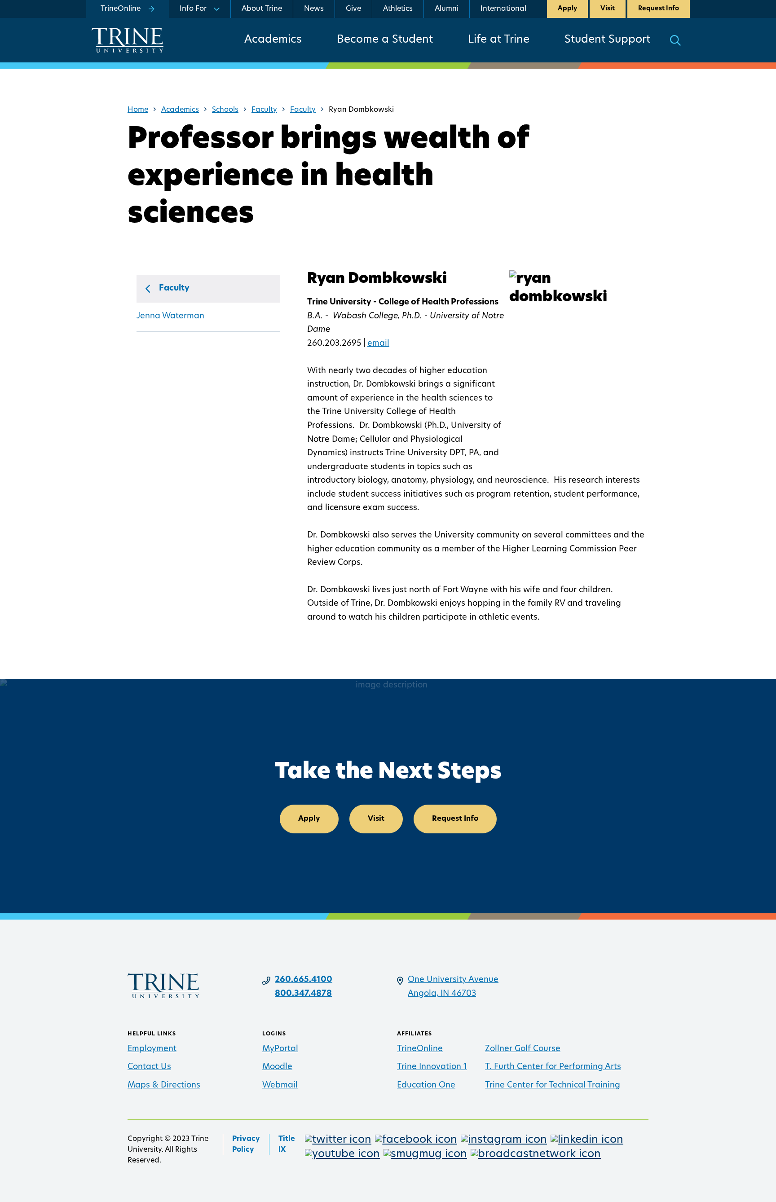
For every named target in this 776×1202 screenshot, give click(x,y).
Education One (426, 1086)
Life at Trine (498, 40)
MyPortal (280, 1049)
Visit (607, 8)
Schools (225, 110)
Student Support (607, 40)
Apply (567, 8)
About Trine (262, 9)
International (503, 9)
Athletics (398, 9)
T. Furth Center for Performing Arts (553, 1067)
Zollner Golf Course (522, 1049)
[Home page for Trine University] (127, 40)
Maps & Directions (164, 1086)
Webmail (280, 1086)
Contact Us (149, 1067)
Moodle (277, 1067)
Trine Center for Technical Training (552, 1086)
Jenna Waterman (170, 317)
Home (138, 110)
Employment (152, 1049)
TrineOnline (420, 1049)
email (378, 344)
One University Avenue (453, 980)
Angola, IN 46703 (442, 994)
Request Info (658, 8)
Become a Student (385, 40)
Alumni (447, 9)
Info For (193, 9)
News (314, 9)
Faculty (264, 110)
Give (353, 9)
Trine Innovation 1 (432, 1067)
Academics (273, 40)
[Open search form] (675, 40)
